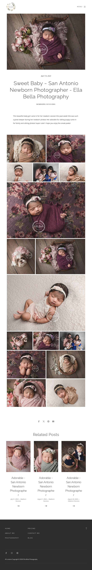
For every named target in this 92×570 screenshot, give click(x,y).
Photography (12, 538)
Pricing (31, 528)
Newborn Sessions (45, 104)
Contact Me (34, 533)
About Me (10, 533)
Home (7, 528)
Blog (30, 538)
